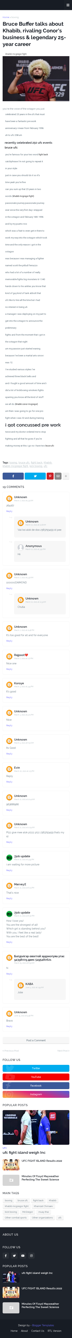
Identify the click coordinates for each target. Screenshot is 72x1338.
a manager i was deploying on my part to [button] (25, 314)
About (24, 1331)
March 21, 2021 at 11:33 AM (36, 602)
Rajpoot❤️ (21, 655)
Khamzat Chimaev (43, 1206)
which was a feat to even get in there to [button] (24, 230)
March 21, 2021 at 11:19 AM (24, 827)
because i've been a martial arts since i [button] (24, 355)
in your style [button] (11, 168)
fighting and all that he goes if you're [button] (23, 438)
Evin (17, 767)
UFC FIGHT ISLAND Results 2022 (42, 1160)
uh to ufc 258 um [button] (13, 135)
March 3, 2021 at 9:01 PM (24, 715)
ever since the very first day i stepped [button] (23, 210)
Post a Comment (36, 1040)
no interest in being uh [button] (16, 307)
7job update (22, 856)
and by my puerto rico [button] (16, 224)
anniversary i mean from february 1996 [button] (24, 128)
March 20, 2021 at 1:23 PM (24, 771)
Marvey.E (20, 884)
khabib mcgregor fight (15, 466)
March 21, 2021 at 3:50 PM (36, 549)
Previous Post (11, 1050)
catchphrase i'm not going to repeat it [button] (24, 161)
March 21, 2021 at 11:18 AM (36, 525)
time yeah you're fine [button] (15, 182)
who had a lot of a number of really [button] (22, 272)
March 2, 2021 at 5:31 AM (23, 501)
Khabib (48, 462)
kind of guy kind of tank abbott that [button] (23, 293)
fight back (36, 462)
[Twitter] (35, 476)
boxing (15, 17)
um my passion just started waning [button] (22, 348)
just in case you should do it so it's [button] (22, 175)
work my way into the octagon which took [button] (26, 237)
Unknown (20, 497)
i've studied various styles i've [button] (20, 369)
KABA (29, 984)
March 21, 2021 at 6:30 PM (24, 916)
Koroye (19, 683)
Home (6, 17)
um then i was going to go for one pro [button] (24, 411)
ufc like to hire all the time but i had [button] (22, 300)
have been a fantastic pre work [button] (20, 121)
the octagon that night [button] (16, 341)
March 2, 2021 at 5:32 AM (23, 578)
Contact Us (37, 1331)
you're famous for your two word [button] (22, 154)
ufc (45, 466)
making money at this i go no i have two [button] (25, 445)
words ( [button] (9, 196)
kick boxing (36, 466)
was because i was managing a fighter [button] (24, 258)
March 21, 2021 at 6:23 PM (24, 888)
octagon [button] (9, 251)
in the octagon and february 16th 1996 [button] (24, 217)
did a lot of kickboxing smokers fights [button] (24, 390)
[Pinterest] (50, 476)
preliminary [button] (10, 328)
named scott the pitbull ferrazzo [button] (21, 265)
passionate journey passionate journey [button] (24, 203)
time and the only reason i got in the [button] (23, 244)
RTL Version (54, 1331)
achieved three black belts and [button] (20, 376)
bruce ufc (24, 462)
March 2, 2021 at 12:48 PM (24, 630)
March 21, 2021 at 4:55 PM (24, 860)
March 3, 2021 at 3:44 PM (23, 687)
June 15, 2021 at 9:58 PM (23, 1016)
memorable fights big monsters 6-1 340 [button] (25, 279)
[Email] (58, 476)
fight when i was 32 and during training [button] (24, 418)
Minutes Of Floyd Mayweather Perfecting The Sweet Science (40, 1178)
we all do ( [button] (10, 404)
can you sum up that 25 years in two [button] (23, 189)
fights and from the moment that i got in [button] (25, 334)
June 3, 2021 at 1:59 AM (35, 987)
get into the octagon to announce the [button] (23, 321)
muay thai (43, 1212)
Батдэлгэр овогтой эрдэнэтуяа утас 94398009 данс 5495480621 (39, 958)
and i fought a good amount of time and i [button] (26, 383)
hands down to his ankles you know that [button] (25, 286)
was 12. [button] (9, 362)
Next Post (62, 1050)
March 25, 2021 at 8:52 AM (24, 963)
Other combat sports (16, 1217)
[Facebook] (13, 476)
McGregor (27, 1212)
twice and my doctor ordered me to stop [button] (25, 432)
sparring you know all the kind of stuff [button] (24, 397)
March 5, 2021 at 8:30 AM (24, 743)
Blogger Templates (43, 1325)
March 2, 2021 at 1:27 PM (23, 658)
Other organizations (42, 1217)
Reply (9, 511)
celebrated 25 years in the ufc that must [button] (25, 114)
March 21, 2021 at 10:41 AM (24, 799)
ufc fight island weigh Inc (24, 1152)
